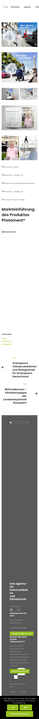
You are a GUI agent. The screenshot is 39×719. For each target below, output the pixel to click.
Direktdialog (6, 341)
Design (4, 338)
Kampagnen (6, 344)
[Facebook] (11, 610)
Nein (26, 707)
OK (13, 707)
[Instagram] (18, 610)
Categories (6, 334)
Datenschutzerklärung (20, 714)
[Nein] (36, 707)
